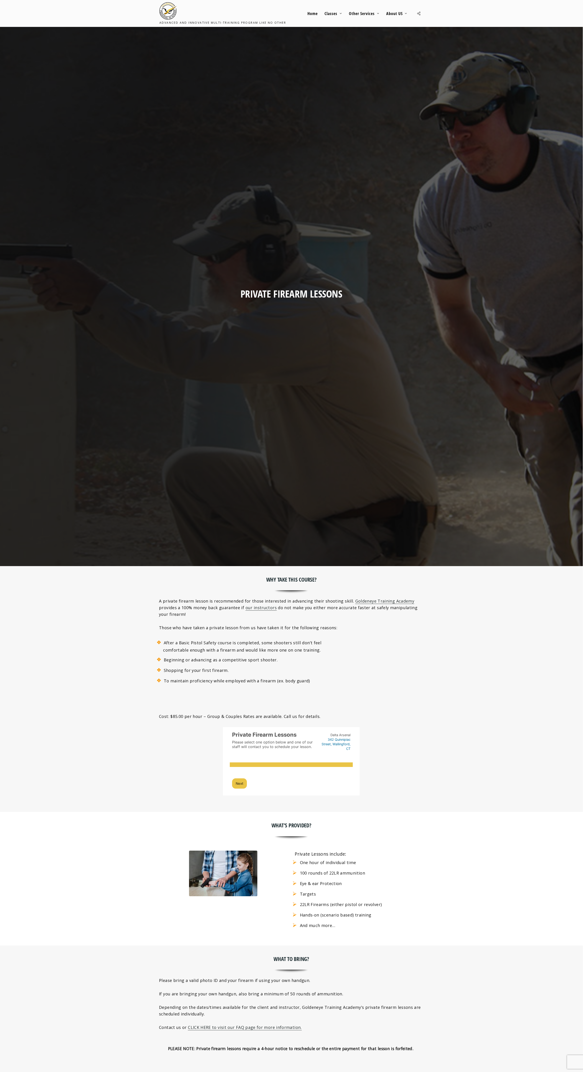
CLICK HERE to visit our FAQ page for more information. (245, 1027)
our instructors (261, 607)
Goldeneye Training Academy (384, 601)
